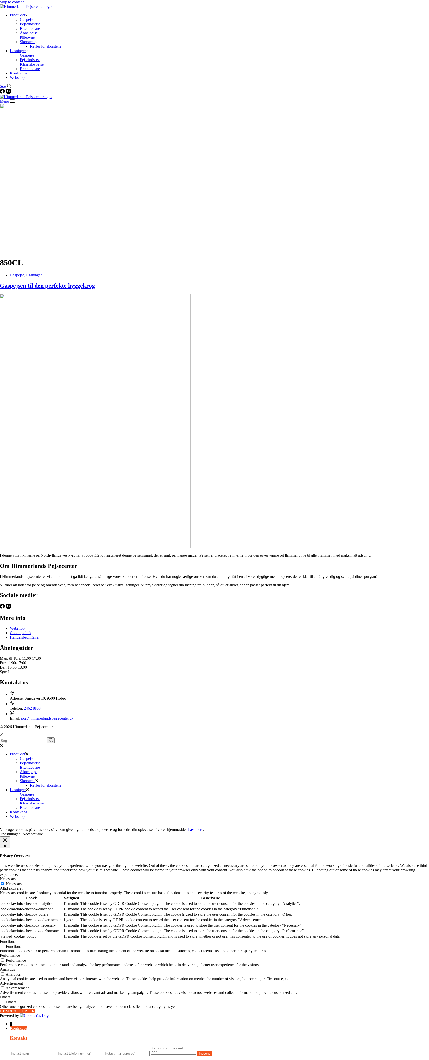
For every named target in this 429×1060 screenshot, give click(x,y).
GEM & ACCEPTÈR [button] (17, 1011)
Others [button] (5, 997)
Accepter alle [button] (32, 834)
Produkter (17, 15)
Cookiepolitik (20, 633)
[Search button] (51, 740)
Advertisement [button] (11, 983)
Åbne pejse (28, 33)
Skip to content (12, 2)
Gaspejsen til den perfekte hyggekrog (47, 285)
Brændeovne (30, 28)
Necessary (14, 884)
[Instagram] (8, 92)
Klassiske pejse (32, 64)
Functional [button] (8, 941)
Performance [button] (10, 955)
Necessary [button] (8, 879)
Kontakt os (18, 73)
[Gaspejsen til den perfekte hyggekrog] (95, 547)
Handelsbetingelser (25, 637)
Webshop (17, 77)
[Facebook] (3, 92)
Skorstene (27, 42)
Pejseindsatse (30, 24)
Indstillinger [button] (10, 834)
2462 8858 (32, 708)
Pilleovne (27, 37)
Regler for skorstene (45, 46)
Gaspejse (27, 19)
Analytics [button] (7, 969)
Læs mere (195, 829)
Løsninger (18, 51)
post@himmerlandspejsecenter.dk (47, 718)
